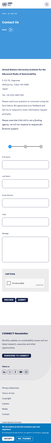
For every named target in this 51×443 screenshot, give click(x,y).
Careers (5, 403)
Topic (4, 215)
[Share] (11, 30)
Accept (8, 438)
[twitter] (10, 372)
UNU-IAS (13, 14)
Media (5, 409)
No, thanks (24, 438)
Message (5, 234)
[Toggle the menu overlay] (47, 4)
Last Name (6, 176)
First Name (6, 157)
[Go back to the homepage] (7, 4)
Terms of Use (8, 393)
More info (45, 433)
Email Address (7, 195)
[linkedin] (4, 372)
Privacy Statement (10, 388)
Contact (5, 414)
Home (4, 14)
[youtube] (21, 372)
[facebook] (15, 372)
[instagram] (26, 372)
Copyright (6, 398)
